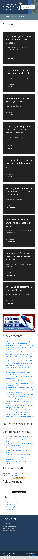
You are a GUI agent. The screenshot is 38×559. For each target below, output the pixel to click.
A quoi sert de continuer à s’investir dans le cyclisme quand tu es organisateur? (19, 439)
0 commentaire (10, 58)
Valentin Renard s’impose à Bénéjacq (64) (18, 410)
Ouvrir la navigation (14, 16)
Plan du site (9, 509)
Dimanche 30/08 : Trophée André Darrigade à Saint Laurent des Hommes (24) (19, 364)
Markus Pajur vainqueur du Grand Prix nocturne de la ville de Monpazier (18, 129)
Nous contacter (10, 504)
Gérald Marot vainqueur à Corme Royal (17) (19, 361)
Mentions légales (11, 507)
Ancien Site (6, 524)
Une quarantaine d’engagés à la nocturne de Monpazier (18, 71)
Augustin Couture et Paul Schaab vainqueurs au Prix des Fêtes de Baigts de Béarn (20, 342)
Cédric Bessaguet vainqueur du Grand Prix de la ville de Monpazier (19, 39)
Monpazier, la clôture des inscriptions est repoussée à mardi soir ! (19, 256)
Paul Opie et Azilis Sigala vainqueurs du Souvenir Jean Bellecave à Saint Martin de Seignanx (18, 401)
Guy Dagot (9, 454)
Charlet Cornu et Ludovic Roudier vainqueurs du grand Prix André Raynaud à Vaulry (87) (20, 353)
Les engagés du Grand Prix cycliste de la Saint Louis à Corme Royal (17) (20, 384)
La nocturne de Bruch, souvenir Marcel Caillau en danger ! (19, 444)
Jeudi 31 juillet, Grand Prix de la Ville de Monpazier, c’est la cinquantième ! (19, 191)
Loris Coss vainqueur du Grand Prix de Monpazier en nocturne (18, 223)
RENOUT (8, 461)
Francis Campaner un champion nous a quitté (19, 387)
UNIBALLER (32, 556)
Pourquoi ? (13, 475)
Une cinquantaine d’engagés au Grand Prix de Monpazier (19, 161)
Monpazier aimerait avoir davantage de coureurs (17, 100)
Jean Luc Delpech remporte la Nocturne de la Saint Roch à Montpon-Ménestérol (19, 413)
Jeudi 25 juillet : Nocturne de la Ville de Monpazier (19, 288)
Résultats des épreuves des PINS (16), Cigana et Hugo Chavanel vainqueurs (20, 406)
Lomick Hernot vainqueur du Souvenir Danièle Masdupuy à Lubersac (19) (19, 391)
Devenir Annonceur (11, 502)
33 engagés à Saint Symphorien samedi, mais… (20, 381)
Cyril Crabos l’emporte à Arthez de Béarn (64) (19, 345)
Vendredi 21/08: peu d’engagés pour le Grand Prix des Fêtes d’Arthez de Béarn (19, 395)
